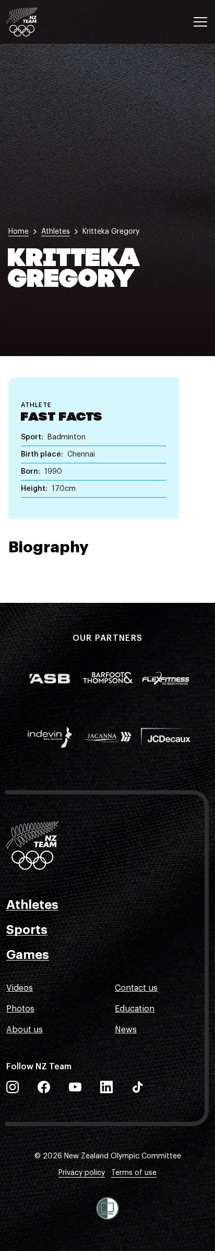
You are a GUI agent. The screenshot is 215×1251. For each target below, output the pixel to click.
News (126, 1030)
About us (24, 1030)
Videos (19, 988)
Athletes (32, 905)
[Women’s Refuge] (107, 1208)
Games (27, 955)
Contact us (136, 988)
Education (134, 1009)
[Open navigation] (200, 22)
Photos (20, 1009)
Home (18, 231)
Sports (26, 930)
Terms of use (134, 1173)
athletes (55, 231)
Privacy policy (81, 1173)
